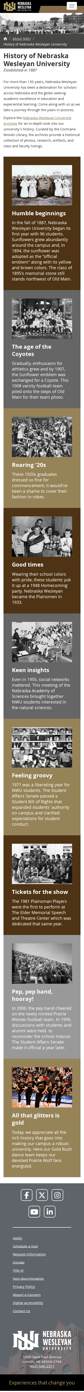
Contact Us (21, 1310)
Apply (17, 1238)
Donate (18, 1262)
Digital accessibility (28, 1302)
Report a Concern (27, 1294)
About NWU (22, 38)
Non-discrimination (28, 1278)
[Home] (18, 6)
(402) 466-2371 (42, 1366)
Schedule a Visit (25, 1246)
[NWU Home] (5, 38)
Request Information (29, 1254)
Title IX (18, 1270)
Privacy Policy (24, 1286)
